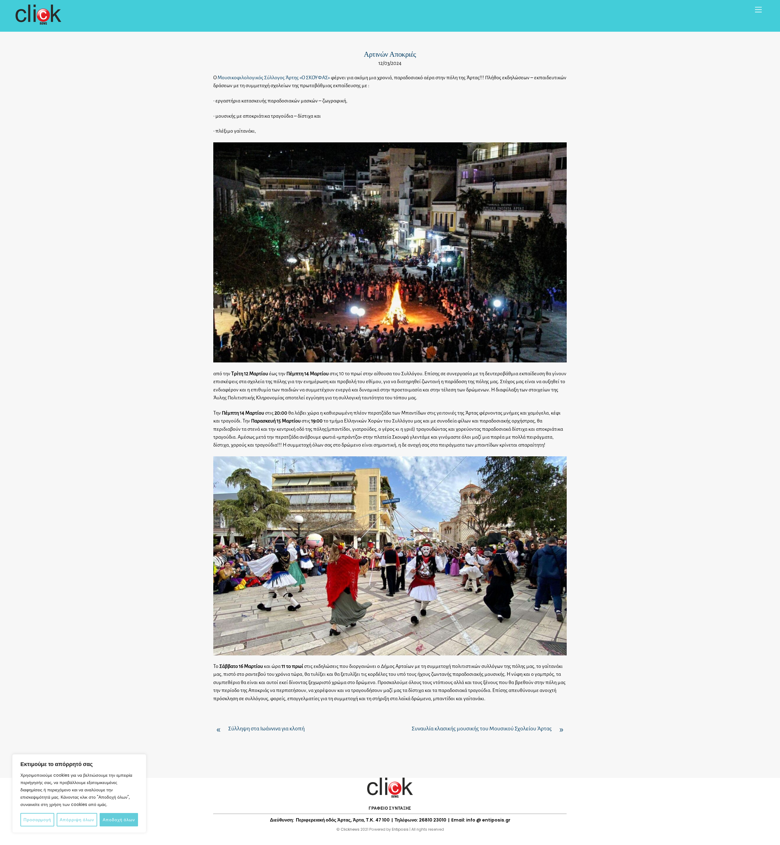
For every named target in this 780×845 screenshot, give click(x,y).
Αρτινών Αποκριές (390, 54)
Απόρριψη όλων (77, 820)
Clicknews (350, 829)
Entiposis (400, 829)
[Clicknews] (38, 22)
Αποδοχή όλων (119, 820)
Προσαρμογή (37, 820)
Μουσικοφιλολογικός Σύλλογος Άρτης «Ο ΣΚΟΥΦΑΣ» (274, 77)
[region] (79, 793)
